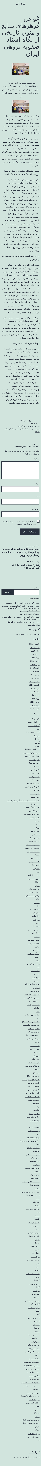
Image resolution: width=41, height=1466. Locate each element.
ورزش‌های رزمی (33, 1437)
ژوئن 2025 (35, 692)
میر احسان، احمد (33, 1393)
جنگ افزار (36, 1008)
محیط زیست (35, 1338)
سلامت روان (35, 1175)
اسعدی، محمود (34, 841)
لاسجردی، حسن (33, 1318)
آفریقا (37, 739)
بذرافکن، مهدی (34, 930)
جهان (38, 1011)
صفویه (6, 429)
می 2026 (36, 654)
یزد (38, 1440)
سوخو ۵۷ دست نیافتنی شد (30, 614)
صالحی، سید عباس (33, 1209)
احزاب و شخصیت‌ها (32, 756)
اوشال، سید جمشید (32, 896)
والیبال (37, 1427)
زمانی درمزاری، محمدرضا (30, 1141)
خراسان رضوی (34, 1062)
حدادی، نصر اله (34, 1032)
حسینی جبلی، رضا (33, 1035)
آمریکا (37, 742)
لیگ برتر (36, 1325)
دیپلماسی (36, 1110)
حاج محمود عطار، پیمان (31, 1022)
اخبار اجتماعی (34, 759)
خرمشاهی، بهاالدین (32, 1066)
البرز (38, 872)
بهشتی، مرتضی (34, 943)
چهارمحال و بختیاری (32, 1015)
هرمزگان (36, 1413)
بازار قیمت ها (35, 909)
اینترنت (37, 902)
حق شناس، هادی (33, 1039)
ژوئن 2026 (35, 651)
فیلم (38, 1263)
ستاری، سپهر (35, 1161)
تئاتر (38, 967)
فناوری (37, 1250)
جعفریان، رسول (34, 1001)
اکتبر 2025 (35, 678)
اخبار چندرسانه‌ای (33, 783)
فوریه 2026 (35, 665)
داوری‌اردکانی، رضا (32, 1093)
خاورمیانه (36, 1056)
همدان (37, 1416)
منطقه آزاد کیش (33, 1372)
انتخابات (37, 882)
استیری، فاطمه (34, 838)
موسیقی (36, 1389)
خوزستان (36, 1073)
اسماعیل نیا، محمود (32, 848)
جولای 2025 (35, 688)
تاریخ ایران (36, 974)
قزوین (37, 1267)
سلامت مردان (34, 1185)
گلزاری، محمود (34, 1307)
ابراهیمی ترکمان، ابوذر (31, 753)
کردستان (36, 1280)
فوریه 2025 (35, 705)
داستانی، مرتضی (33, 1083)
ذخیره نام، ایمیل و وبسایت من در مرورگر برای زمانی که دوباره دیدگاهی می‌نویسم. (18, 523)
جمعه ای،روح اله (33, 1005)
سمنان (37, 1188)
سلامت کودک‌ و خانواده (31, 1182)
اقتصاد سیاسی (34, 862)
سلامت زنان (35, 1178)
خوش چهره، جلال (33, 1076)
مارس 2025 (35, 702)
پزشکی (37, 957)
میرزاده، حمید (34, 1399)
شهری (37, 1205)
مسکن (37, 1355)
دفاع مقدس (35, 1103)
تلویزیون (36, 987)
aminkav (32, 423)
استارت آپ (35, 831)
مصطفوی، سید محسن (31, 1362)
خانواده (37, 1052)
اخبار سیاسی (35, 797)
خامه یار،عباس (34, 1049)
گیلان (38, 1314)
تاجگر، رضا (35, 970)
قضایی (37, 1270)
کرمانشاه (36, 1290)
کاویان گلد (21, 3)
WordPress (17, 1457)
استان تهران (35, 834)
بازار (38, 906)
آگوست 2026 (34, 644)
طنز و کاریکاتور (34, 1222)
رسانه (37, 1124)
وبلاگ (18, 426)
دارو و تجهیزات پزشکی (31, 1079)
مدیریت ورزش (34, 1348)
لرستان (37, 1321)
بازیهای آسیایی (34, 926)
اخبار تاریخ (36, 780)
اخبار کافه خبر (34, 811)
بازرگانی (36, 919)
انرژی (37, 885)
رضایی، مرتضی (34, 1130)
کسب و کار (35, 1294)
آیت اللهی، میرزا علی (32, 749)
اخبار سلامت (35, 794)
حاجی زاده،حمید (34, 1028)
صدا (38, 1212)
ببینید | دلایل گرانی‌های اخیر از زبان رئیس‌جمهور (22, 603)
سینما (38, 1199)
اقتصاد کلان (35, 865)
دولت (38, 1107)
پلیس (38, 960)
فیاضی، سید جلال (33, 1260)
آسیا (38, 729)
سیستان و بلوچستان (32, 1195)
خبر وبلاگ (24, 426)
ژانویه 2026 (35, 668)
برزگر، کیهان (35, 933)
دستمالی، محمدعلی (32, 1096)
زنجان (37, 1144)
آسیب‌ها (37, 736)
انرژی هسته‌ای (34, 889)
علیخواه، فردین (34, 1233)
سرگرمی (36, 1165)
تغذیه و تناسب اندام (32, 984)
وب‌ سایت (36, 509)
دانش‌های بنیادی (34, 1090)
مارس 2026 (35, 661)
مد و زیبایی (35, 1342)
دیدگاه (37, 459)
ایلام (38, 899)
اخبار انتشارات (34, 770)
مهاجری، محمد (34, 1376)
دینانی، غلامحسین (33, 1117)
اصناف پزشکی (34, 858)
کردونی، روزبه (34, 1284)
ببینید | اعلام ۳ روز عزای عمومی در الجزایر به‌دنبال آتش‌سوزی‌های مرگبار (21, 618)
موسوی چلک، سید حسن (30, 1382)
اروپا (38, 828)
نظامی (37, 1410)
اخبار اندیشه (35, 773)
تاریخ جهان (36, 977)
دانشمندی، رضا (34, 1086)
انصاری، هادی (34, 892)
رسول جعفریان (14, 429)
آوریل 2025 (35, 699)
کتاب (38, 1277)
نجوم (38, 1406)
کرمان (37, 1287)
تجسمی (37, 981)
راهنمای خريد (35, 1120)
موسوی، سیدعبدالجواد (31, 1386)
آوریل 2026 (35, 658)
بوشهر (37, 947)
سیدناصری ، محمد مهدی (30, 1192)
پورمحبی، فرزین (33, 964)
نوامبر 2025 (35, 675)
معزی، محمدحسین (32, 1369)
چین (38, 1018)
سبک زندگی (35, 1158)
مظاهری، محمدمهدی (32, 1365)
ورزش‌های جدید (34, 1433)
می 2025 (36, 695)
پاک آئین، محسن (33, 953)
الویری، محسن (34, 879)
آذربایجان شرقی (33, 722)
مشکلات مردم (34, 1359)
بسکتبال (37, 937)
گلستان (37, 1311)
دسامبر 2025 (34, 671)
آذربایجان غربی (34, 725)
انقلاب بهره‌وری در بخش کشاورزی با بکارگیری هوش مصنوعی (22, 623)
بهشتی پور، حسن (33, 940)
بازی (38, 923)
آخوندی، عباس (34, 719)
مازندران (36, 1328)
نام (38, 484)
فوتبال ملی (35, 1256)
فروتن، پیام (35, 1246)
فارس (37, 1239)
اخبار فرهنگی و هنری (32, 807)
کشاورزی (36, 1297)
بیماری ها (36, 950)
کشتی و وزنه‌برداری (32, 1301)
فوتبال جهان (35, 1253)
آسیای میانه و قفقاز (32, 732)
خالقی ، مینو (35, 1045)
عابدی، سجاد (35, 1226)
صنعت (37, 1216)
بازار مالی (36, 916)
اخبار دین (36, 790)
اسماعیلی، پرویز (33, 851)
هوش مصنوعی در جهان (31, 1423)
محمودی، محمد (34, 1335)
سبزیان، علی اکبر (33, 1154)
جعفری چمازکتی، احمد (31, 998)
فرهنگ (37, 1243)
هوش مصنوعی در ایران (31, 1420)
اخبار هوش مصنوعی (32, 814)
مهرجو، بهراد (35, 1379)
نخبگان (37, 431)
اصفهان (37, 855)
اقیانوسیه (36, 868)
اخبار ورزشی (35, 817)
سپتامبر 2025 (34, 682)
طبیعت (37, 1219)
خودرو (37, 1069)
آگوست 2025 (34, 685)
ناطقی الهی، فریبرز (32, 1403)
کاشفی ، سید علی (33, 1273)
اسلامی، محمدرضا (33, 845)
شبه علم (36, 1202)
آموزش (37, 746)
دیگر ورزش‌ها (34, 1113)
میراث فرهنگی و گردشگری (29, 1396)
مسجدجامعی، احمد (32, 1352)
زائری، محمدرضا (33, 1137)
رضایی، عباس (34, 1127)
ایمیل (37, 496)
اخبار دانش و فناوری (32, 787)
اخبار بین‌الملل (34, 777)
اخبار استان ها (34, 763)
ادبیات (37, 821)
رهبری (37, 1134)
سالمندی (36, 1151)
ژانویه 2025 (35, 709)
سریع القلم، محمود (32, 1168)
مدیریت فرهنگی (33, 1345)
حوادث (37, 1042)
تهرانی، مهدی (35, 991)
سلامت (37, 1171)
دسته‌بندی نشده (34, 1100)
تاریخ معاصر (24, 429)
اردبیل (37, 824)
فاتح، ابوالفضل (34, 1236)
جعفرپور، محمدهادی (32, 994)
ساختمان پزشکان (33, 1147)
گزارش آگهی (35, 1304)
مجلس (37, 1331)
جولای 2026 (35, 647)
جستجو (37, 588)
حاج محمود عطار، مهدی (31, 1025)
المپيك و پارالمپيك (33, 875)
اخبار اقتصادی (34, 766)
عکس (37, 1229)
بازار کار (36, 913)
